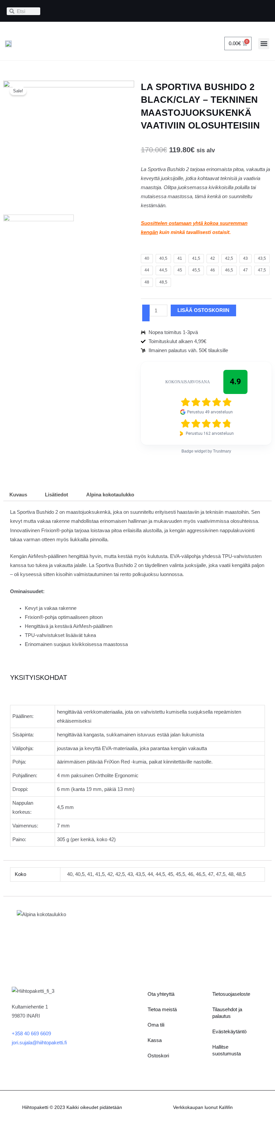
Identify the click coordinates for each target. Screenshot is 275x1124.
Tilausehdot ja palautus (227, 1013)
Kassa (155, 1040)
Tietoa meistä (162, 1009)
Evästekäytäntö (229, 1031)
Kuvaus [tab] (18, 494)
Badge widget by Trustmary (206, 451)
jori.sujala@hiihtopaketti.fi (39, 1042)
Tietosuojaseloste (231, 994)
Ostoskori (158, 1055)
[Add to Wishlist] (146, 313)
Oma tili (156, 1025)
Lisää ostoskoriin (203, 310)
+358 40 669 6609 (31, 1033)
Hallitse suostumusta (226, 1050)
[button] (263, 43)
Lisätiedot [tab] (56, 494)
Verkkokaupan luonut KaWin (203, 1107)
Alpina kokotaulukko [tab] (110, 494)
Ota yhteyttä (161, 994)
